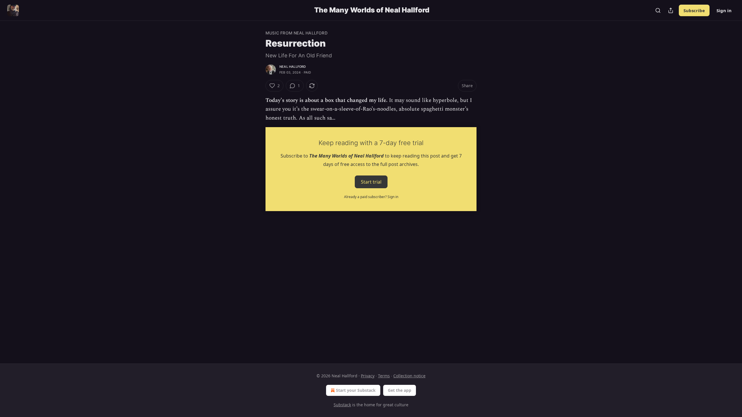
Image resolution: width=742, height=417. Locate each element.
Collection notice (409, 375)
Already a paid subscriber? (371, 196)
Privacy (367, 375)
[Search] (658, 10)
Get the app (399, 390)
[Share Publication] (670, 10)
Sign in (724, 10)
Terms (384, 375)
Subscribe (694, 10)
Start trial (371, 182)
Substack (342, 404)
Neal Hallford (292, 67)
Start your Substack (356, 390)
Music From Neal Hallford (296, 32)
